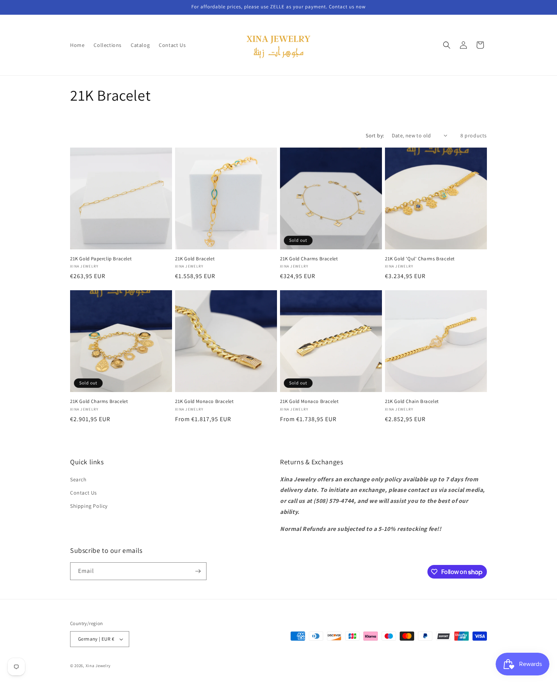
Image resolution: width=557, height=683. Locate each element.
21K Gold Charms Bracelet (309, 259)
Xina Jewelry (98, 665)
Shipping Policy (89, 506)
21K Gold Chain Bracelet (412, 401)
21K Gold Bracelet (194, 259)
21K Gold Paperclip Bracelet (100, 259)
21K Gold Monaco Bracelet (204, 401)
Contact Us (83, 492)
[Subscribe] (197, 571)
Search (78, 479)
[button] (446, 45)
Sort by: (375, 135)
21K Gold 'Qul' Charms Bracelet (420, 259)
